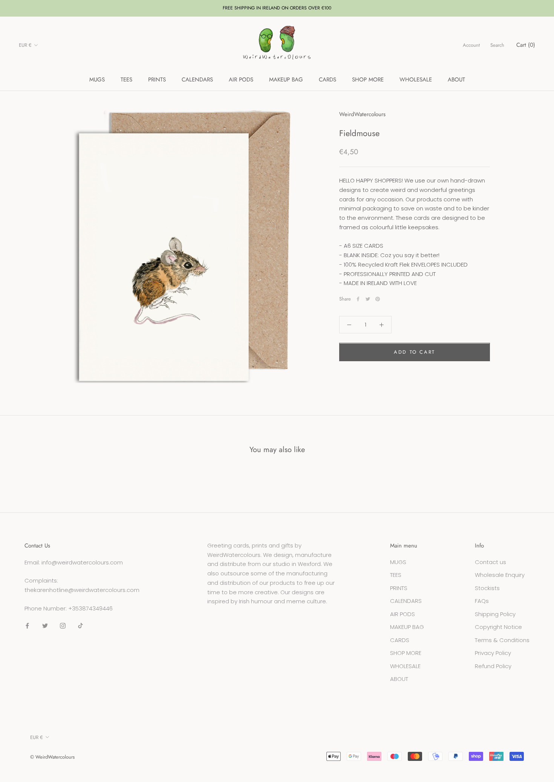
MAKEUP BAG (286, 79)
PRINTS (157, 79)
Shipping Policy (495, 614)
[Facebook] (358, 299)
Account (471, 45)
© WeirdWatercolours (52, 757)
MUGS (97, 79)
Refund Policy (493, 666)
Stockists (487, 588)
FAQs (482, 601)
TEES (126, 79)
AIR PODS (241, 79)
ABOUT (456, 79)
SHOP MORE (368, 79)
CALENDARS (197, 79)
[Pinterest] (377, 299)
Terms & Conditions (502, 640)
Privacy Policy (493, 653)
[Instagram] (63, 625)
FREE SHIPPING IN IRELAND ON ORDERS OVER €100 (277, 8)
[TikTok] (80, 625)
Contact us (490, 562)
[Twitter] (368, 299)
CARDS (327, 79)
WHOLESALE (415, 79)
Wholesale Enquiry (500, 575)
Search (497, 45)
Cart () (525, 45)
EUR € (25, 45)
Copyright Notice (498, 627)
